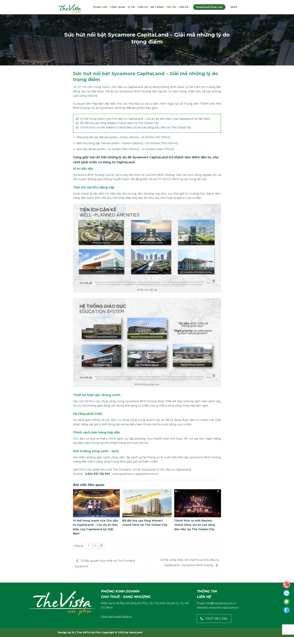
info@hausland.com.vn (220, 603)
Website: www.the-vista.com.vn (217, 607)
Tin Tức (171, 7)
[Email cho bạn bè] (95, 546)
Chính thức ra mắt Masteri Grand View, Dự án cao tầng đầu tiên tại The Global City (135, 127)
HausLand (135, 632)
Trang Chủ (100, 7)
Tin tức (147, 29)
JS (73, 632)
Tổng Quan (117, 7)
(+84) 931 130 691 (97, 473)
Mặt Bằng (157, 7)
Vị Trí (131, 7)
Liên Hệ (183, 7)
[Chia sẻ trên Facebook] (89, 546)
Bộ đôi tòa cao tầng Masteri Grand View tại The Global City (119, 123)
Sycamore (106, 108)
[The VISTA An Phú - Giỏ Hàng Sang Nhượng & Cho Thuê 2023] (72, 9)
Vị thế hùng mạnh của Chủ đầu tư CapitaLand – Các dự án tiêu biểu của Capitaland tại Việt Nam (145, 118)
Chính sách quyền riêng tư (116, 616)
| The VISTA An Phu (88, 632)
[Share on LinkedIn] (101, 546)
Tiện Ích (142, 7)
